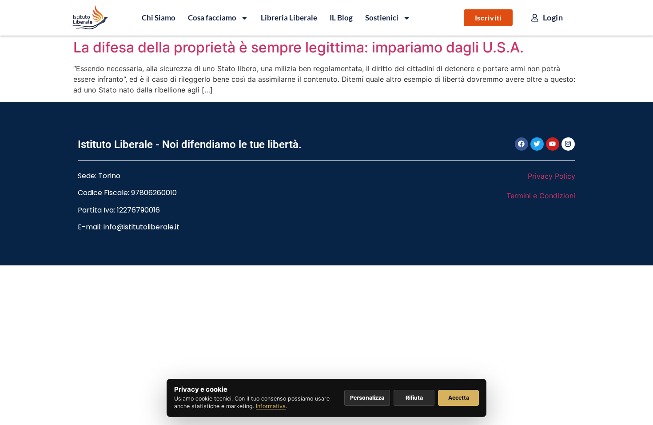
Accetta (458, 397)
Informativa (271, 406)
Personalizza (367, 397)
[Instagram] (568, 144)
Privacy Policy (551, 176)
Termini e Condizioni (540, 195)
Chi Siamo (158, 17)
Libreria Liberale (289, 17)
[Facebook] (521, 144)
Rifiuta (414, 397)
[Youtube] (552, 144)
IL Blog (341, 17)
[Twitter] (537, 144)
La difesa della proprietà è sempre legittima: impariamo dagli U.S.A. (298, 47)
